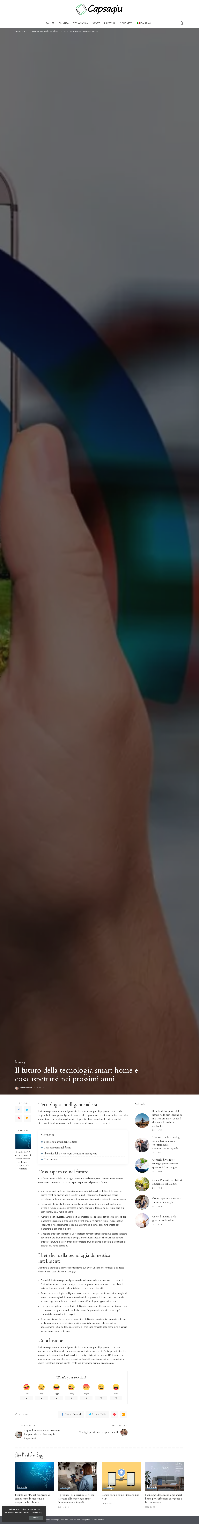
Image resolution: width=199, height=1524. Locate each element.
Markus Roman (26, 1088)
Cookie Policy (36, 1512)
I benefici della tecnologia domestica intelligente (70, 1153)
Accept (36, 1518)
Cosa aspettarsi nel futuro (57, 1147)
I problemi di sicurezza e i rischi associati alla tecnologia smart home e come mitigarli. (76, 1498)
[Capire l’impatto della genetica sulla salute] (142, 1220)
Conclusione (51, 1159)
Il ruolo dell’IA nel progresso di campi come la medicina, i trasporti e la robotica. (23, 1160)
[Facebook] (18, 1109)
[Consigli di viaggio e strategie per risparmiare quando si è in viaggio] (142, 1165)
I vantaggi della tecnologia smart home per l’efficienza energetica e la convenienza (163, 1498)
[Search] (181, 23)
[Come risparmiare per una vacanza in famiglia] (142, 1202)
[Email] (27, 1118)
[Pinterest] (18, 1118)
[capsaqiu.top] (99, 9)
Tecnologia (20, 1062)
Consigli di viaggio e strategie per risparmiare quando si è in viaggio (165, 1163)
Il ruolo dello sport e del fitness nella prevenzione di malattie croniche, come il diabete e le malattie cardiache (167, 1119)
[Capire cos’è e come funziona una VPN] (121, 1476)
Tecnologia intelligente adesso (60, 1142)
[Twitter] (27, 1109)
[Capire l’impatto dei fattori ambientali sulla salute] (142, 1184)
